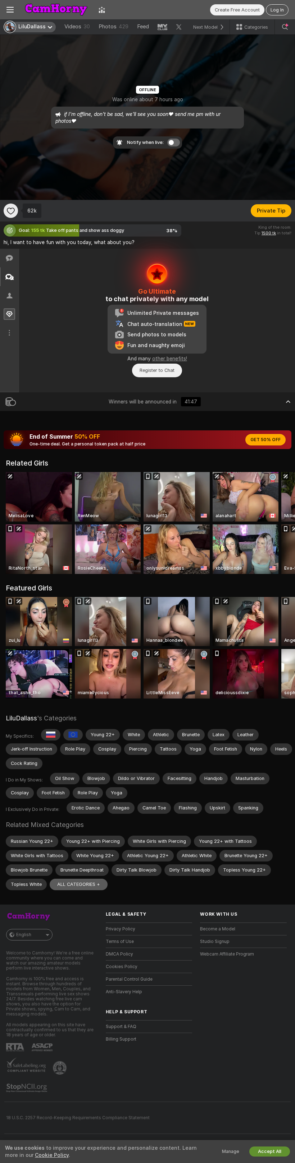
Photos (113, 26)
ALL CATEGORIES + (78, 884)
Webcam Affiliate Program (227, 954)
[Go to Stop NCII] (27, 1088)
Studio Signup (215, 941)
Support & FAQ (121, 1026)
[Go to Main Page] (56, 9)
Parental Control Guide (129, 979)
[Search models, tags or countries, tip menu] (285, 26)
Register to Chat (157, 370)
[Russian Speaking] (50, 735)
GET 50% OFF (265, 439)
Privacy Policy (120, 928)
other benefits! (169, 358)
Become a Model (217, 928)
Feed (143, 26)
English (23, 934)
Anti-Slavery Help (124, 991)
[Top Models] (102, 9)
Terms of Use (120, 941)
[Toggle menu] (10, 9)
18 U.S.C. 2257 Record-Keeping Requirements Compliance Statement (78, 1117)
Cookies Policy (121, 966)
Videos (77, 26)
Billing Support (121, 1039)
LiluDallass (21, 718)
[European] (73, 735)
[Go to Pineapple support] (60, 1068)
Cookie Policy (52, 1155)
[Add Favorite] (11, 211)
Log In (277, 10)
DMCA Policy (119, 954)
